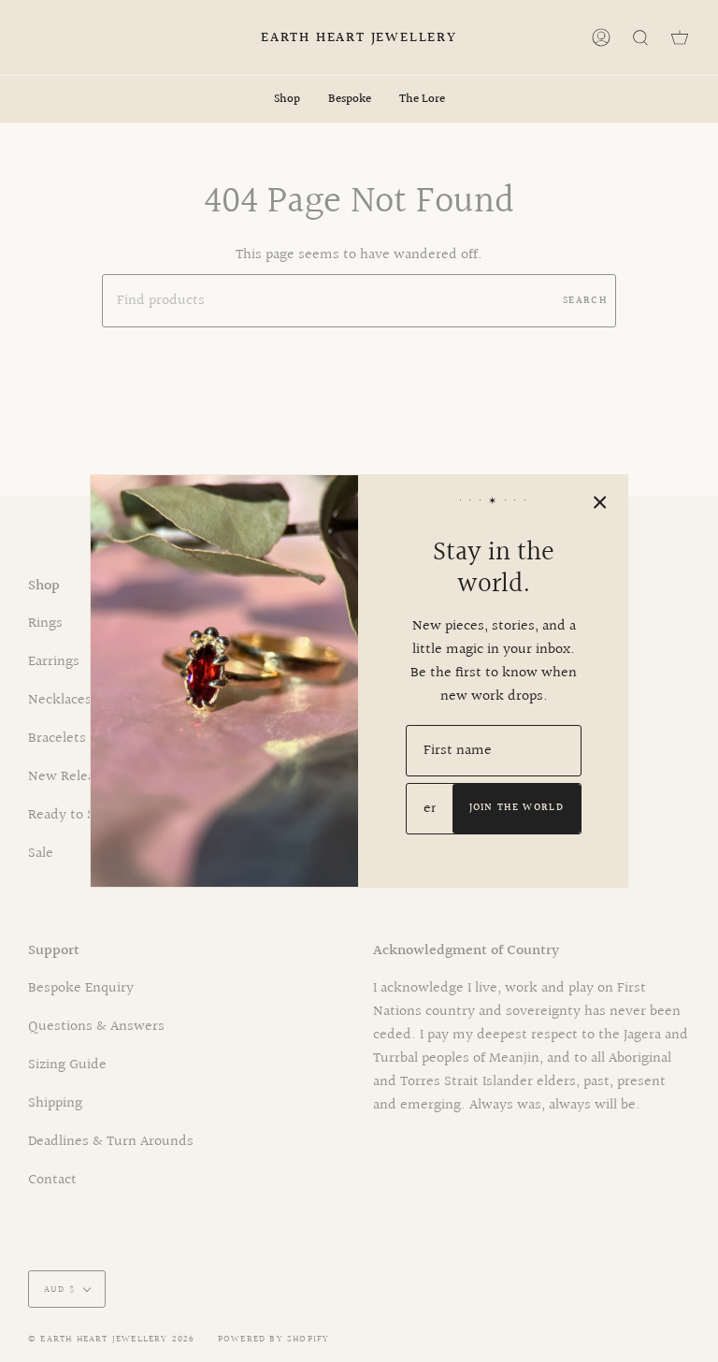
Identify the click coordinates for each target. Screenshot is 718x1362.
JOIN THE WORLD (516, 808)
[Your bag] (679, 37)
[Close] (600, 502)
